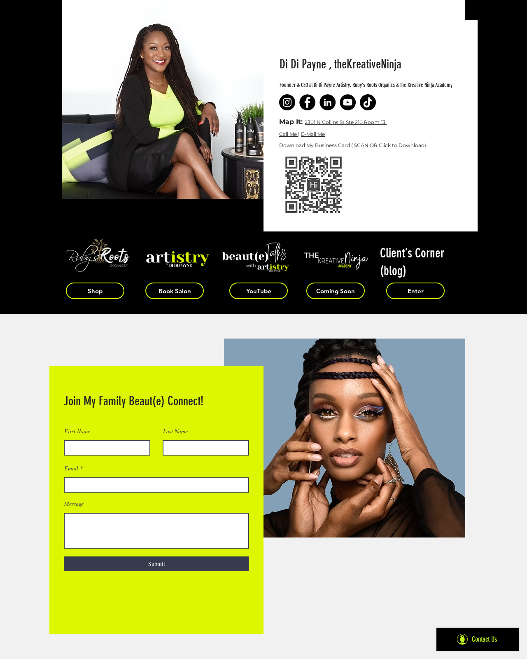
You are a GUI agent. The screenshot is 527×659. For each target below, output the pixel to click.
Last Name (175, 431)
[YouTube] (348, 102)
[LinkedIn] (327, 102)
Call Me (288, 134)
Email (71, 468)
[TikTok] (368, 102)
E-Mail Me (313, 134)
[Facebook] (307, 102)
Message (74, 504)
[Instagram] (287, 102)
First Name (77, 431)
